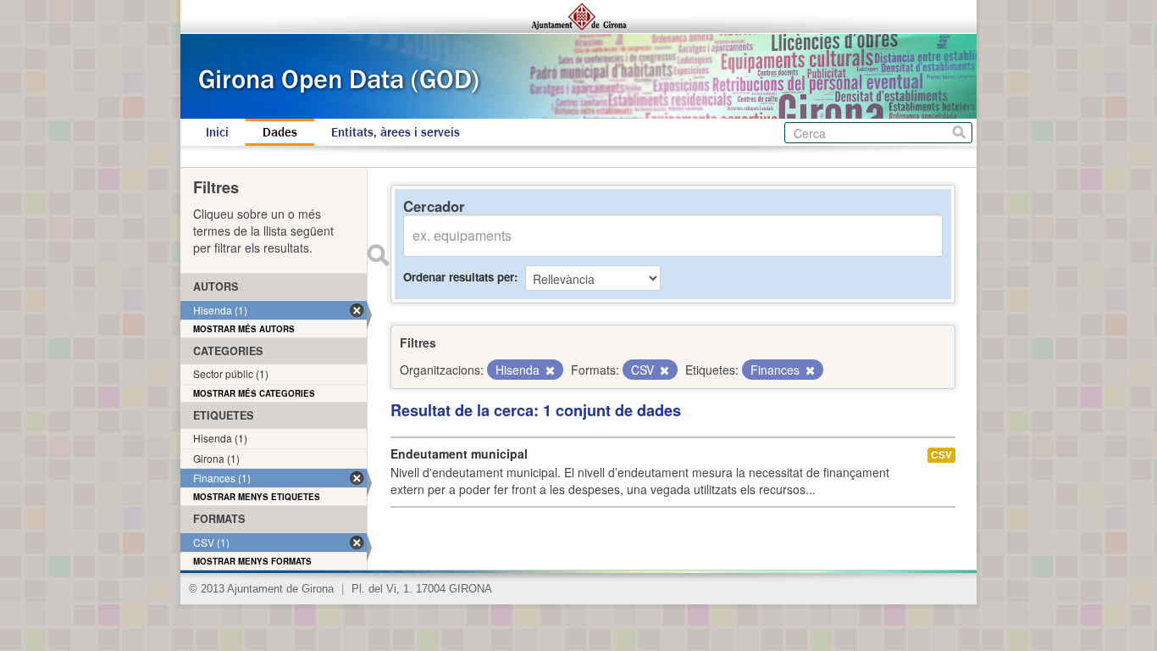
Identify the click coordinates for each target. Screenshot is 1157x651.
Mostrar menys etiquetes (256, 497)
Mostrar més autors (244, 329)
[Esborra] (549, 370)
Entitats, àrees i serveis (395, 132)
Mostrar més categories (254, 393)
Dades (280, 132)
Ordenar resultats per (458, 277)
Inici (217, 132)
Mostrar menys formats (252, 561)
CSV (941, 455)
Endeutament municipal (459, 453)
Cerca (959, 132)
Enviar (377, 255)
